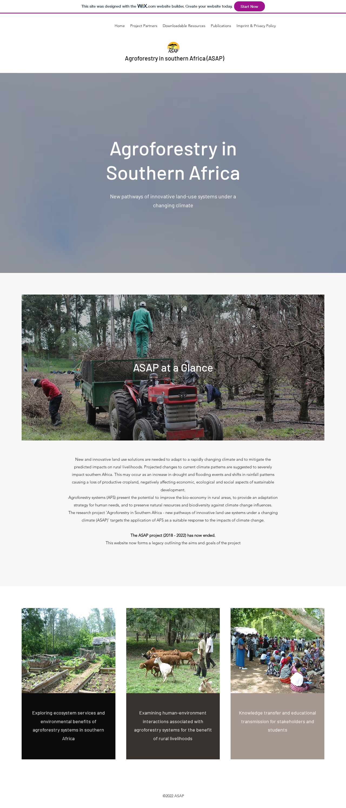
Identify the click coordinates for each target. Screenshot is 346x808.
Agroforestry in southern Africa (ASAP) (174, 58)
